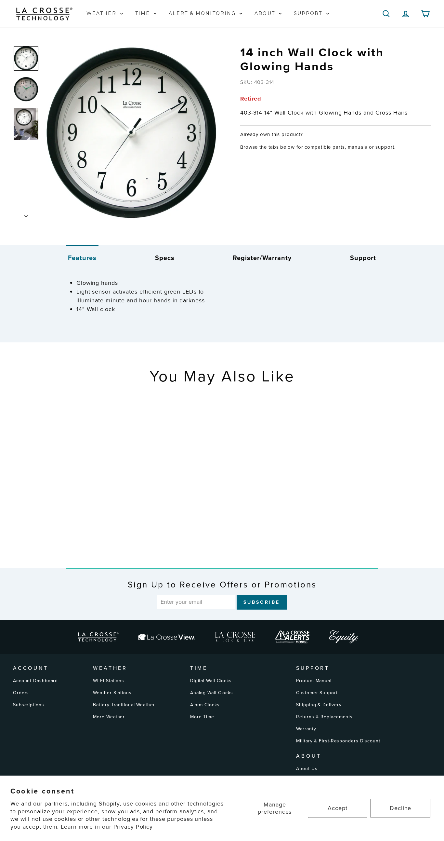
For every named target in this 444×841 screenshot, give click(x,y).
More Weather (109, 716)
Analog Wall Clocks (211, 692)
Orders (21, 692)
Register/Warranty (262, 258)
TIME (143, 13)
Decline (400, 808)
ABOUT (266, 13)
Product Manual (314, 680)
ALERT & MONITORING (203, 13)
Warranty (306, 728)
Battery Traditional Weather (124, 704)
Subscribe (261, 602)
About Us (306, 768)
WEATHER (102, 13)
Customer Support (316, 692)
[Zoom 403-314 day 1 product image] (131, 132)
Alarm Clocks (205, 704)
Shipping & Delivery (318, 704)
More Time (202, 716)
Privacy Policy (133, 826)
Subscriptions (28, 704)
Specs (165, 258)
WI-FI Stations (108, 680)
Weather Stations (112, 692)
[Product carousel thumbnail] (26, 58)
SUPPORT (309, 13)
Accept (337, 808)
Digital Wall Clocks (211, 680)
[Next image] (26, 214)
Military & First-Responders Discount (338, 741)
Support (363, 258)
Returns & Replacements (324, 716)
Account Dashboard (35, 680)
